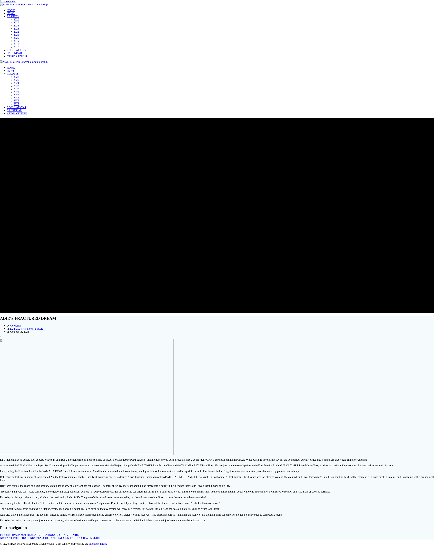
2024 (16, 25)
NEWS (11, 13)
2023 (16, 28)
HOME (11, 10)
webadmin (15, 325)
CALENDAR (14, 53)
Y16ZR (39, 328)
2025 (16, 22)
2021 (16, 34)
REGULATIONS (16, 50)
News (30, 328)
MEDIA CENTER (17, 56)
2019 (16, 40)
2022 (16, 31)
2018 (16, 43)
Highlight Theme (98, 543)
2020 (16, 37)
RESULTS (13, 16)
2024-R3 (21, 328)
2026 (16, 19)
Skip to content (8, 1)
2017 (16, 46)
